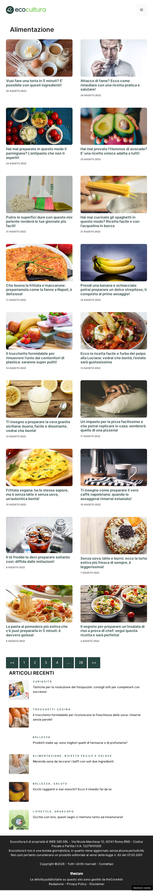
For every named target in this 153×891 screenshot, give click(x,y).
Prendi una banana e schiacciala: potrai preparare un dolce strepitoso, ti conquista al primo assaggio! (113, 289)
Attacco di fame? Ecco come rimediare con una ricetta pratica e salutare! (110, 85)
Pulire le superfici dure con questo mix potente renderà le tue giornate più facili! (39, 221)
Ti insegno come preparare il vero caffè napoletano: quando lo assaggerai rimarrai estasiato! (109, 494)
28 (81, 663)
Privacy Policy (76, 884)
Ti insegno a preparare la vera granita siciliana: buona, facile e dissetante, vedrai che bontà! (38, 426)
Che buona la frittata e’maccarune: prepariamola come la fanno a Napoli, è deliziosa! (39, 289)
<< (12, 663)
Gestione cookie (142, 887)
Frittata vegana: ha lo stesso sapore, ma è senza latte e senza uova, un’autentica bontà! (37, 494)
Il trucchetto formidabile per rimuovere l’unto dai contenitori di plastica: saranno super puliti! (35, 357)
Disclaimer (96, 884)
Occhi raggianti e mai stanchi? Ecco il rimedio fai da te (72, 789)
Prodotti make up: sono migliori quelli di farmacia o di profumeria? (80, 743)
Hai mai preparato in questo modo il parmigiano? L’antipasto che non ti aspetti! (36, 153)
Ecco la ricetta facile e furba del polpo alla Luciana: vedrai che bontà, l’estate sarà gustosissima (113, 357)
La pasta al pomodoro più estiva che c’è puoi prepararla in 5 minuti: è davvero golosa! (37, 630)
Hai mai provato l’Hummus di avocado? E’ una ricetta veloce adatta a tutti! (113, 151)
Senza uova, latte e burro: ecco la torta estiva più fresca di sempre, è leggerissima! (113, 562)
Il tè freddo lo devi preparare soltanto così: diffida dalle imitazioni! (38, 559)
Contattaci (106, 864)
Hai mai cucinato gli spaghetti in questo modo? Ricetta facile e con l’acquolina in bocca (109, 221)
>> (94, 663)
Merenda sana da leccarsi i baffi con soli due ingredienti (73, 761)
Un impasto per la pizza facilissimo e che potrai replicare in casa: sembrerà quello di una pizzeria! (113, 426)
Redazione (56, 884)
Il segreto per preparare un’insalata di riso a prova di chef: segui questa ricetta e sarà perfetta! (112, 630)
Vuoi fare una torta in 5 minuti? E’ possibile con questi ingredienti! (34, 83)
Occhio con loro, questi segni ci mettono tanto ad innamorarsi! (78, 817)
